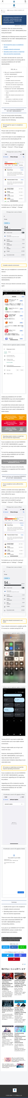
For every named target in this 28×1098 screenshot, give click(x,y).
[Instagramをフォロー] (20, 955)
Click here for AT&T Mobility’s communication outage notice (14, 423)
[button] (25, 509)
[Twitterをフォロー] (8, 955)
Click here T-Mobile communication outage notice (14, 429)
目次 (12, 69)
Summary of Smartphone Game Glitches (11, 940)
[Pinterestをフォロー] (14, 959)
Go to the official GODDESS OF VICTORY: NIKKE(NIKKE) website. (14, 462)
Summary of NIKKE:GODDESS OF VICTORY (12, 938)
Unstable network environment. (12, 49)
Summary (7, 103)
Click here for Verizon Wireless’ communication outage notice (14, 417)
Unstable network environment (13, 80)
